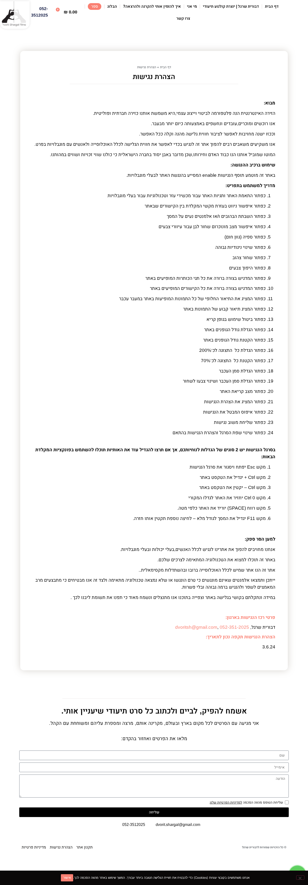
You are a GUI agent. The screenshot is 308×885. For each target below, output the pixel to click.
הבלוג (112, 6)
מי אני (192, 6)
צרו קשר (183, 18)
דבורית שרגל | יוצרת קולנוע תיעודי (231, 6)
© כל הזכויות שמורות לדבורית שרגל (264, 847)
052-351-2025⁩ (234, 627)
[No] (300, 877)
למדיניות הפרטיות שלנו (226, 802)
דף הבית (272, 6)
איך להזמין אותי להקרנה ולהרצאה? (152, 6)
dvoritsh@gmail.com (196, 627)
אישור (67, 877)
